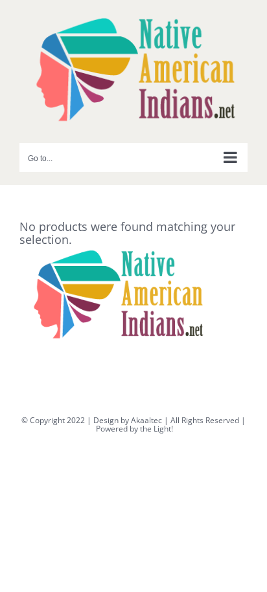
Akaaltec (146, 420)
